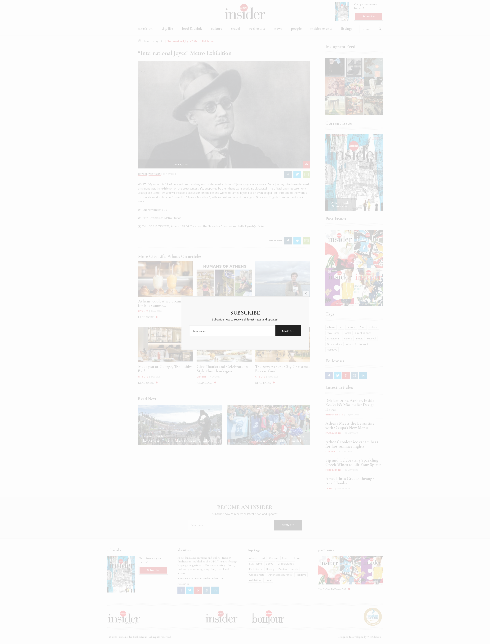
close (306, 293)
